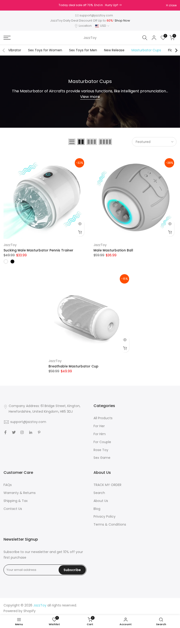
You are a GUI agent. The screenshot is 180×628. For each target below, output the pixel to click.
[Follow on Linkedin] (30, 432)
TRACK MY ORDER (107, 484)
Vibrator (14, 50)
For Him (100, 434)
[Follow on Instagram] (22, 432)
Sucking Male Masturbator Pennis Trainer (38, 250)
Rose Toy (101, 450)
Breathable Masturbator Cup (73, 366)
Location (85, 25)
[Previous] (4, 50)
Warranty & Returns (20, 492)
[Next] (176, 50)
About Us (101, 500)
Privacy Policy (105, 516)
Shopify (29, 611)
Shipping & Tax (16, 500)
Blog (97, 508)
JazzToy (90, 37)
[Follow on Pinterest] (39, 432)
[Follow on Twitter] (14, 432)
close (10, 5)
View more (90, 96)
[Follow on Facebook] (5, 432)
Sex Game (102, 457)
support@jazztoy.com (96, 15)
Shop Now (122, 20)
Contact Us (13, 508)
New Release (114, 50)
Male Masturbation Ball (113, 250)
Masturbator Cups (146, 50)
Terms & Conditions (110, 524)
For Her (99, 426)
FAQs (8, 484)
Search (99, 492)
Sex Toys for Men (83, 50)
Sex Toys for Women (45, 50)
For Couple (102, 442)
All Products (103, 418)
